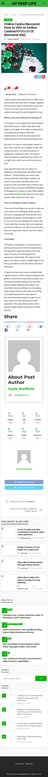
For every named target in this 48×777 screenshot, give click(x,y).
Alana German (26, 538)
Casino (8, 20)
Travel (8, 609)
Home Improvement (13, 623)
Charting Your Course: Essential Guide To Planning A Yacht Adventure (23, 616)
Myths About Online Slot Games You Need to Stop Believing (28, 579)
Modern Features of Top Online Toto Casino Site (28, 548)
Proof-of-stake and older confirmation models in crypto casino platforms (31, 532)
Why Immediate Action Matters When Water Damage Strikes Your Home (21, 645)
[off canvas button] (3, 3)
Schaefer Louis (22, 589)
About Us (29, 764)
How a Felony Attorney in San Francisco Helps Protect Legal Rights (22, 659)
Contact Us (19, 764)
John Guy (24, 553)
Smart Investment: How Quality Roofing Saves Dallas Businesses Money (22, 630)
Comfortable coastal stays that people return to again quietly (29, 724)
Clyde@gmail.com (21, 395)
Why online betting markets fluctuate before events (30, 563)
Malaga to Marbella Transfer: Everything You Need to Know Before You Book (29, 711)
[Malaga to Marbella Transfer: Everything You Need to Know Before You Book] (9, 712)
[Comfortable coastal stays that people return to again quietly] (9, 726)
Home (7, 638)
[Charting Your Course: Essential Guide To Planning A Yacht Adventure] (9, 699)
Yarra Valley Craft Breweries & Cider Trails (29, 737)
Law (7, 652)
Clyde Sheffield (13, 39)
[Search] (44, 3)
